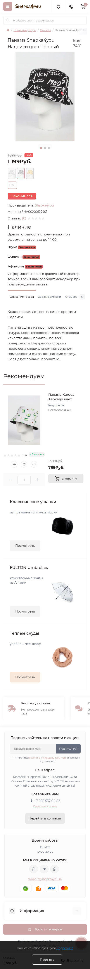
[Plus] (38, 479)
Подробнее (64, 948)
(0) (24, 218)
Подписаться (68, 748)
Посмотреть (25, 546)
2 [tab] (45, 148)
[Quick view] (14, 464)
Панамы (45, 30)
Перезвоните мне (45, 806)
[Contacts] (71, 6)
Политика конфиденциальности (48, 757)
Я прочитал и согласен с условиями (48, 759)
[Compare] (34, 464)
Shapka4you (44, 205)
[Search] (8, 20)
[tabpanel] (45, 96)
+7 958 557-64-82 (47, 801)
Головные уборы (25, 30)
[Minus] (10, 479)
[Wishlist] (24, 464)
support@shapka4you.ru (45, 879)
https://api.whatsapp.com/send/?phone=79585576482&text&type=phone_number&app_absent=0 (54, 869)
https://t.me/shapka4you (44, 869)
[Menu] (7, 6)
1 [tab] (41, 148)
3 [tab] (49, 148)
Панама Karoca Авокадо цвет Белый (61, 399)
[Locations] (58, 6)
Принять (47, 960)
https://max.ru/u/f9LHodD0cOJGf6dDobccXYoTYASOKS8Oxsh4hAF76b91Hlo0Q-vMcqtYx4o (33, 869)
